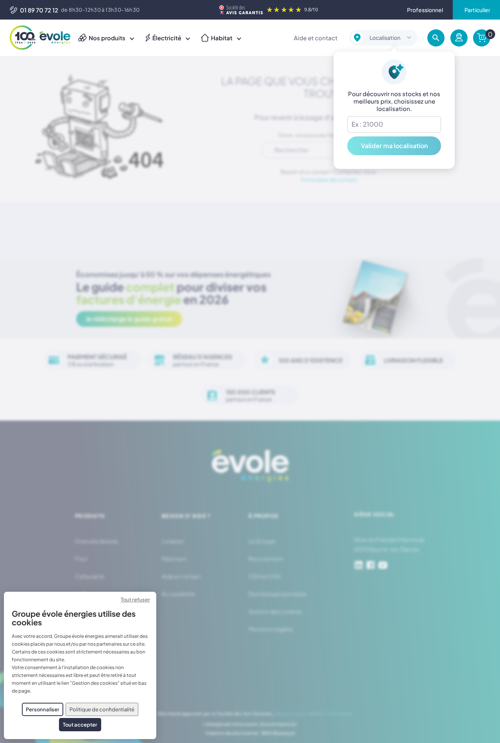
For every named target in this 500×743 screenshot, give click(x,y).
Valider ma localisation (394, 145)
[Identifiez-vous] (459, 38)
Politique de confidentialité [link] (102, 709)
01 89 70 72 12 (39, 10)
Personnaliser (42, 709)
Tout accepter (80, 725)
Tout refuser (135, 599)
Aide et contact (316, 37)
